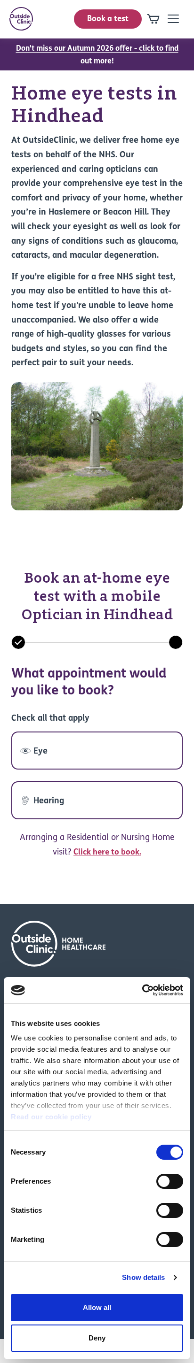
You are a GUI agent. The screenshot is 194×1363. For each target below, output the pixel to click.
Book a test (108, 19)
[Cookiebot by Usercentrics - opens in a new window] (142, 990)
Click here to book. (107, 852)
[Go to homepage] (21, 19)
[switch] (169, 1181)
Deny (97, 1338)
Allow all (97, 1307)
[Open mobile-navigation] (173, 18)
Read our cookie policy (51, 1117)
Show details (143, 1277)
